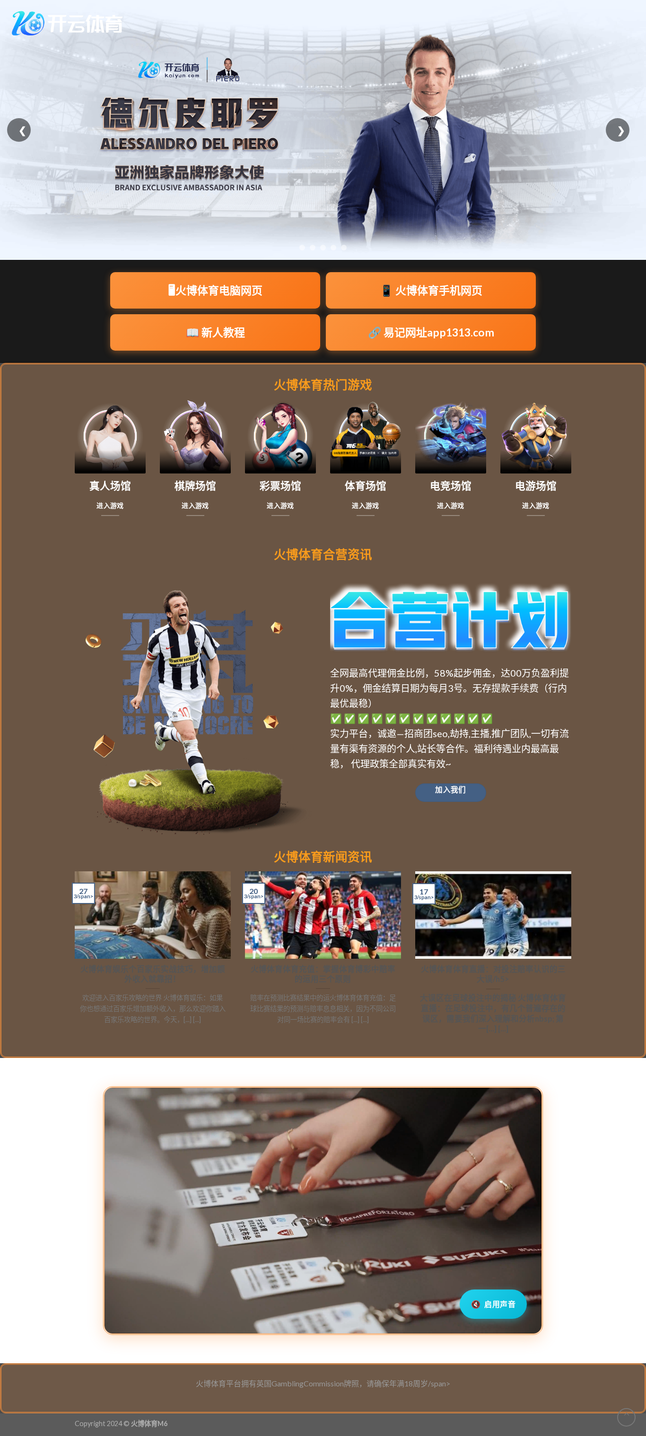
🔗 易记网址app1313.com (431, 332)
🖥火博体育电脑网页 (215, 290)
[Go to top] (626, 1417)
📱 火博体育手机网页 (431, 290)
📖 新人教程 (215, 332)
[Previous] (73, 956)
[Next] (573, 956)
